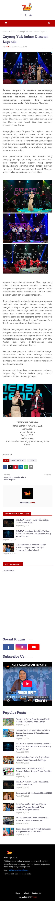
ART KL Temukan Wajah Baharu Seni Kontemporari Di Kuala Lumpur (32, 819)
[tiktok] (46, 647)
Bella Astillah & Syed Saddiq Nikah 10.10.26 (34, 793)
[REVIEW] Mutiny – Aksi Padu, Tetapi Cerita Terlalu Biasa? (32, 521)
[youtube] (30, 15)
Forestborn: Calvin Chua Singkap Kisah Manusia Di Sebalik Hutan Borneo (32, 720)
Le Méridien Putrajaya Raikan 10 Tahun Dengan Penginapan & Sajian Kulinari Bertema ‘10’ (33, 733)
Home (5, 32)
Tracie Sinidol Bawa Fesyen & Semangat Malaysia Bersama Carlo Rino (33, 830)
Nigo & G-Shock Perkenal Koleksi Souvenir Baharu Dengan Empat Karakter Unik (34, 771)
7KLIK (34, 897)
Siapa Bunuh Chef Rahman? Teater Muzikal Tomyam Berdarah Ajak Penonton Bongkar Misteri (31, 547)
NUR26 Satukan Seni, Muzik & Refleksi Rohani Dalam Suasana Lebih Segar (33, 758)
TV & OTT (12, 32)
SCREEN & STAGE (18, 460)
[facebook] (21, 15)
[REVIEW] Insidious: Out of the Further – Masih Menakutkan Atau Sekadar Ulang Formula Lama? (33, 534)
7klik (7, 47)
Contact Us (36, 893)
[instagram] (25, 15)
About (26, 893)
